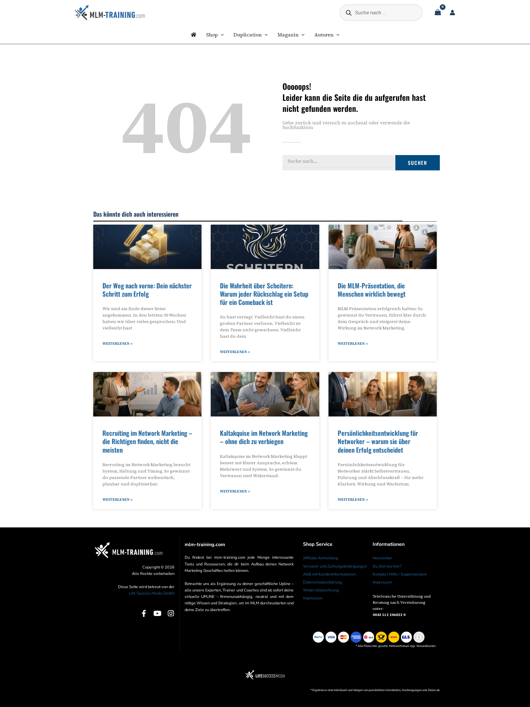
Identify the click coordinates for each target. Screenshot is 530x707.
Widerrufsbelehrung (321, 590)
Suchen (417, 162)
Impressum (312, 598)
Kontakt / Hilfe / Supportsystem (400, 574)
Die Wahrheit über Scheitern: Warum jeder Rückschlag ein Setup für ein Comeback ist (264, 294)
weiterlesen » (117, 343)
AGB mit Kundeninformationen (329, 574)
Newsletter (382, 558)
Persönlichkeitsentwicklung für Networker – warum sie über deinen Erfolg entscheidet (378, 441)
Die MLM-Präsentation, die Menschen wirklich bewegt (371, 289)
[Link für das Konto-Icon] (452, 12)
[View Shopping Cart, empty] (438, 12)
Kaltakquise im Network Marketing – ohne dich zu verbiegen (264, 437)
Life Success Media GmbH (152, 593)
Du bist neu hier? (387, 566)
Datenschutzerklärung (322, 582)
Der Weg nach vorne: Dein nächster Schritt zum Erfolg (147, 289)
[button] (221, 34)
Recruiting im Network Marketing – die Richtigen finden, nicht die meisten (147, 441)
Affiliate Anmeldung (320, 558)
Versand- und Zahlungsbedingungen (335, 566)
